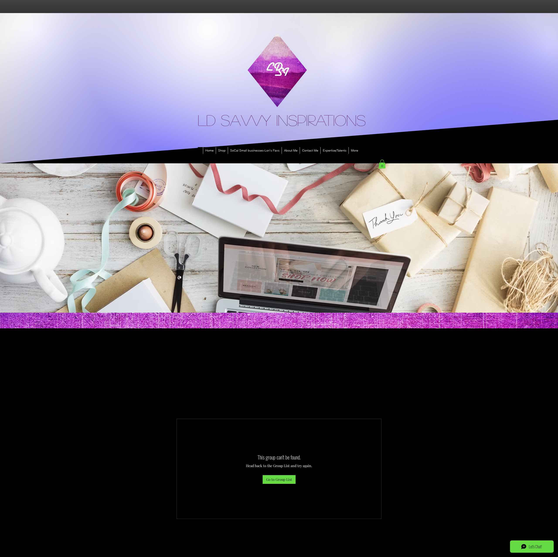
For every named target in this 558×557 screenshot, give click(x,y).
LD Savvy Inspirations (282, 119)
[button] (382, 164)
